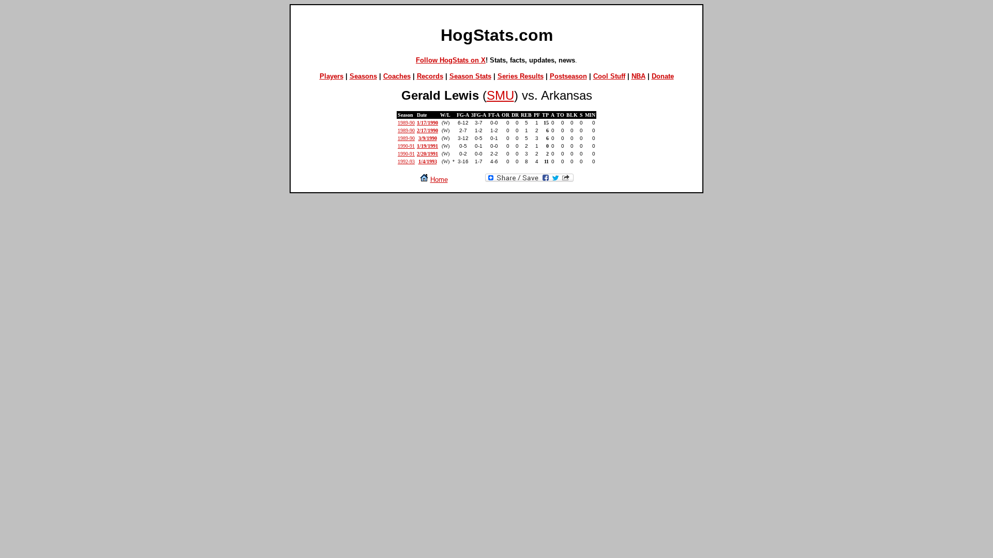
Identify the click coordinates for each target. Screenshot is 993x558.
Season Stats (470, 76)
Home (439, 179)
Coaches (397, 76)
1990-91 (406, 146)
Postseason (568, 76)
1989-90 (406, 123)
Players (331, 76)
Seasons (363, 76)
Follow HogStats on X (451, 60)
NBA (638, 76)
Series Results (521, 76)
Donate (663, 76)
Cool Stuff (609, 76)
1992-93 (406, 161)
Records (430, 76)
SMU (500, 95)
